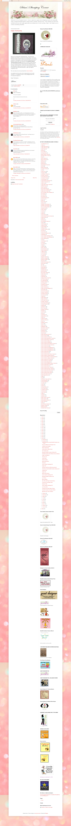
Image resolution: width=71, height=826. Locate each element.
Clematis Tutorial (44, 175)
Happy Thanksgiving (16, 30)
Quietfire (42, 305)
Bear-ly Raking (44, 479)
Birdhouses (43, 160)
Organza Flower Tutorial (45, 277)
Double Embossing (44, 197)
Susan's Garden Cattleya (45, 340)
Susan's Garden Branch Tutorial (46, 339)
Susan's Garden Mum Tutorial (46, 364)
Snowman (44, 462)
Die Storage (43, 193)
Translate (44, 71)
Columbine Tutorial (44, 177)
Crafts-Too (43, 183)
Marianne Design (44, 258)
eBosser (42, 202)
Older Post (35, 177)
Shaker (42, 317)
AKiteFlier (15, 111)
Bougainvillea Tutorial (45, 164)
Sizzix (42, 323)
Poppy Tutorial (43, 298)
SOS (14, 91)
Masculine (43, 260)
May (43, 500)
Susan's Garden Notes (45, 365)
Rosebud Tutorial (44, 309)
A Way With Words (44, 147)
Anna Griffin (43, 151)
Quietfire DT (43, 306)
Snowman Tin (44, 456)
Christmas (43, 172)
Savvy (42, 313)
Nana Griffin (15, 157)
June (43, 499)
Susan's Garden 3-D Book (45, 336)
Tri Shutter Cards (44, 389)
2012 (42, 435)
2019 (42, 424)
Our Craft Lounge (44, 279)
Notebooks (43, 275)
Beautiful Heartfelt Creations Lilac (48, 476)
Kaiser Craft (43, 247)
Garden (42, 213)
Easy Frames (43, 201)
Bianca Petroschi (44, 159)
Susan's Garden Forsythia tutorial (47, 355)
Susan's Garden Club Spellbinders (47, 347)
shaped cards (43, 318)
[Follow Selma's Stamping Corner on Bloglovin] (45, 76)
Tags (42, 377)
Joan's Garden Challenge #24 (47, 464)
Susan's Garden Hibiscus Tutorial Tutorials (48, 356)
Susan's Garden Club (45, 346)
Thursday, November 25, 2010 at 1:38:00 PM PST (22, 100)
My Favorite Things (44, 272)
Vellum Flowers (44, 398)
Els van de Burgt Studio (45, 206)
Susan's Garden (44, 335)
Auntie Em (15, 148)
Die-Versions (43, 196)
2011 (42, 436)
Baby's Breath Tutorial (45, 154)
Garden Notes (43, 214)
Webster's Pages (44, 405)
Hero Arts (42, 230)
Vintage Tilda (44, 470)
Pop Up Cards (43, 294)
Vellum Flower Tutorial (45, 397)
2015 (42, 430)
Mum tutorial (43, 271)
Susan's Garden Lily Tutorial (46, 360)
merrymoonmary (37, 813)
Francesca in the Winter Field (47, 482)
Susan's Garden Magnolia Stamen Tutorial (48, 363)
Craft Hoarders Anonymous (46, 180)
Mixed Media (43, 267)
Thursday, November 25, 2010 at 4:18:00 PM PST (22, 120)
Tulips (42, 393)
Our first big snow (45, 450)
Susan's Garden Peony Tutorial (46, 367)
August (43, 496)
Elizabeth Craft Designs (45, 204)
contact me (58, 137)
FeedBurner (52, 124)
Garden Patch (43, 217)
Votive (42, 402)
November (44, 440)
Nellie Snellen (43, 273)
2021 (42, 421)
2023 (42, 418)
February (44, 505)
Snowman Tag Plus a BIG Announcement (49, 467)
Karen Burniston (44, 248)
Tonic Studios (43, 388)
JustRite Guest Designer (46, 446)
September (44, 494)
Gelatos (42, 218)
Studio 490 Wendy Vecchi (45, 334)
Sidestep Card (43, 322)
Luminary (42, 255)
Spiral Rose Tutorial (44, 327)
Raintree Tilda (44, 483)
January (43, 506)
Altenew (42, 150)
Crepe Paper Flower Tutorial (46, 184)
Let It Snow (44, 477)
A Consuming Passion (17, 124)
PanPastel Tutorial (44, 284)
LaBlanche (43, 251)
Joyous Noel (44, 458)
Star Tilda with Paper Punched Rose (48, 480)
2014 (42, 432)
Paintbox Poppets (44, 281)
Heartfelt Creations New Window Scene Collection (51, 453)
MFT (42, 264)
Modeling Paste (44, 269)
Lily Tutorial (43, 254)
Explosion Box (43, 208)
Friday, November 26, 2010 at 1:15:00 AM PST (21, 136)
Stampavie (43, 330)
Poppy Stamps (43, 297)
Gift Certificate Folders (45, 221)
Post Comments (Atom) (20, 179)
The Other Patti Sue (17, 140)
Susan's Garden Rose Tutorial (46, 371)
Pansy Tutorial (43, 285)
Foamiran (43, 210)
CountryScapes (44, 179)
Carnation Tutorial (44, 168)
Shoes (42, 321)
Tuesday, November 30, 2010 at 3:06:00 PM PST (22, 163)
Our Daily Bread (44, 280)
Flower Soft (43, 209)
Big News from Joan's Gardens (47, 491)
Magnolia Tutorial (44, 256)
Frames (42, 212)
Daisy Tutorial (43, 187)
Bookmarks (43, 163)
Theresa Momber (44, 380)
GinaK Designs (43, 223)
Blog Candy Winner (45, 461)
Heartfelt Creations (44, 229)
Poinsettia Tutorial (44, 293)
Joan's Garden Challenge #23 (47, 474)
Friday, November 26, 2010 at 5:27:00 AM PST (21, 145)
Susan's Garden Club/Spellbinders (47, 350)
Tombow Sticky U (44, 386)
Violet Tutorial (43, 401)
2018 (42, 426)
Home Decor (43, 231)
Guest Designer (44, 226)
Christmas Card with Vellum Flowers (48, 488)
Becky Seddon (43, 158)
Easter (42, 200)
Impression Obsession (45, 233)
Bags (42, 156)
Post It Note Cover (44, 300)
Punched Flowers (44, 304)
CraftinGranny (16, 132)
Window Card (43, 406)
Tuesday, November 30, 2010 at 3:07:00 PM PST (22, 173)
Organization (43, 276)
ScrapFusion (43, 314)
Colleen (14, 103)
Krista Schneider (44, 250)
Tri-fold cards (43, 390)
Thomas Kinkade (44, 381)
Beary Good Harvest (45, 473)
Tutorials (42, 394)
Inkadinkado (43, 234)
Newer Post (13, 177)
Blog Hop (42, 162)
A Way (42, 145)
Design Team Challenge (45, 189)
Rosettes (42, 310)
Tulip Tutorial (43, 392)
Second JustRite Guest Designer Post (48, 444)
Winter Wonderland (45, 447)
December (44, 439)
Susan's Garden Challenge (46, 342)
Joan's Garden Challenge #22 (47, 485)
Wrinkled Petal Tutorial (45, 407)
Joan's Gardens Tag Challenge (46, 237)
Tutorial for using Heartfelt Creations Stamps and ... (51, 468)
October (43, 493)
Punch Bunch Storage (45, 302)
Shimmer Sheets (44, 319)
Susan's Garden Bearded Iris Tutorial (47, 338)
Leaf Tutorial (43, 252)
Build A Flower (43, 167)
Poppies (42, 296)
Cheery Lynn (43, 171)
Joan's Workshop (44, 238)
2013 (42, 433)
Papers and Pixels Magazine (46, 288)
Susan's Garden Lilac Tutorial (46, 359)
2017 (42, 427)
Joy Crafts (43, 243)
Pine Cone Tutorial (44, 290)
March (43, 503)
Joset (42, 239)
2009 (42, 508)
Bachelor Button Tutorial (45, 155)
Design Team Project (44, 191)
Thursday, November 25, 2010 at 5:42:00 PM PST (22, 129)
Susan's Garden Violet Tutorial (46, 372)
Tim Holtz (42, 382)
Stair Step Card (44, 329)
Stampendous (43, 331)
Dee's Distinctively (44, 188)
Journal (42, 242)
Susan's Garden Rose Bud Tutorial (47, 369)
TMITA (42, 384)
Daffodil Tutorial (44, 185)
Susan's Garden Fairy (45, 352)
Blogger (46, 813)
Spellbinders (43, 326)
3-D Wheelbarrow (44, 143)
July (43, 497)
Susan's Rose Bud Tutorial (45, 373)
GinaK (42, 222)
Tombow (42, 385)
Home (24, 177)
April (43, 502)
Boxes (42, 166)
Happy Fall (44, 465)
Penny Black (43, 289)
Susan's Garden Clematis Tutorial (47, 344)
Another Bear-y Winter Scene (47, 449)
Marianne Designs (44, 259)
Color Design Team (44, 176)
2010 (42, 438)
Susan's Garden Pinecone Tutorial (47, 368)
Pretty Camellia (44, 459)
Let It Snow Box (45, 486)
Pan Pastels (43, 283)
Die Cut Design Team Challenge (46, 192)
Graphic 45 (43, 225)
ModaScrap (43, 268)
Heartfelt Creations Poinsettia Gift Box (48, 489)
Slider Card (43, 325)
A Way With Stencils (44, 146)
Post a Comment (15, 175)
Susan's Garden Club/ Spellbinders (47, 348)
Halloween (43, 227)
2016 (42, 429)
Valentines (43, 396)
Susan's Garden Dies (45, 351)
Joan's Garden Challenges (46, 235)
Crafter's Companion (44, 181)
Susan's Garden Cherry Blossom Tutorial (48, 343)
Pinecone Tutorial (44, 292)
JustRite (42, 246)
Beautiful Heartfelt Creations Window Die (49, 452)
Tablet (42, 376)
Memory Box (43, 263)
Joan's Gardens (30, 70)
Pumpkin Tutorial (44, 301)
